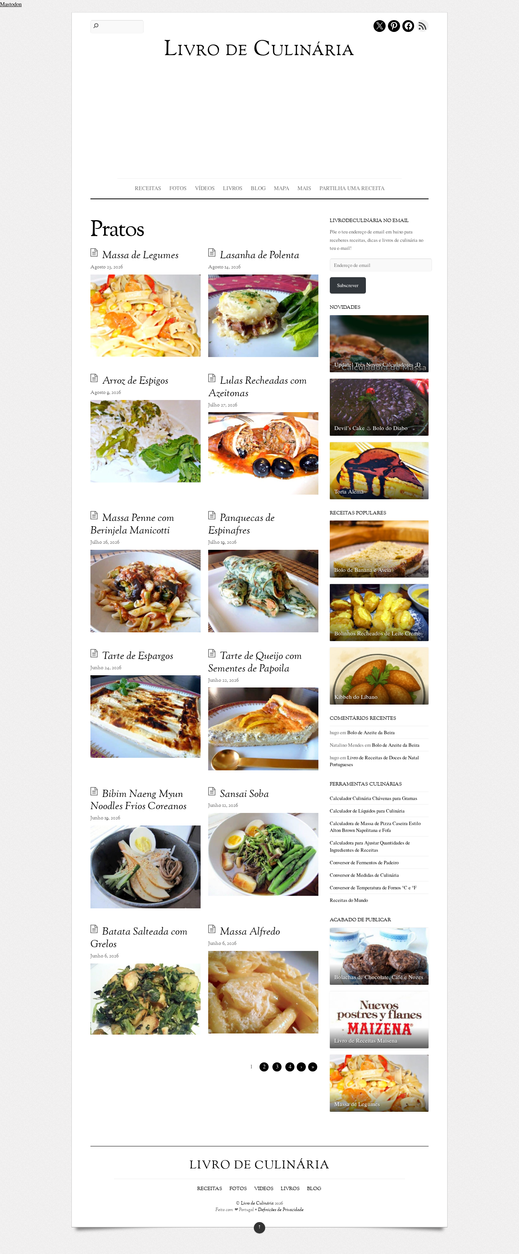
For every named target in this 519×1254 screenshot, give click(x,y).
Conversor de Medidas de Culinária (364, 874)
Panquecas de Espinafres (241, 524)
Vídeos (205, 188)
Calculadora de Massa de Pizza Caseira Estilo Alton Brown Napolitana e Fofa (375, 826)
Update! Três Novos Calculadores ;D (377, 364)
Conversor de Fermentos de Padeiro (364, 862)
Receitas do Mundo (349, 900)
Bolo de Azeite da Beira (371, 732)
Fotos (178, 188)
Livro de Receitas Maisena (365, 1040)
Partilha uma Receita (352, 188)
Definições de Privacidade (281, 1210)
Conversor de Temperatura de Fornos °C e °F (373, 887)
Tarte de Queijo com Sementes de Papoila (255, 662)
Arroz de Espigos (135, 381)
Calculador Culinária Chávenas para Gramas (373, 798)
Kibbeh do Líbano (356, 696)
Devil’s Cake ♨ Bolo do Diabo (371, 428)
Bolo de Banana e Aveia (362, 569)
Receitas (148, 188)
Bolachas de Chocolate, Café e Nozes (378, 977)
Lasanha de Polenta (259, 255)
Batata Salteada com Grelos (139, 938)
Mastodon (11, 4)
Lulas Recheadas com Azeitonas (257, 387)
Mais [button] (304, 188)
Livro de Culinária (257, 1203)
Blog (258, 188)
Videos (264, 1189)
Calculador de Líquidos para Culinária (367, 810)
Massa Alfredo (250, 932)
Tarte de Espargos (137, 656)
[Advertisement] (259, 117)
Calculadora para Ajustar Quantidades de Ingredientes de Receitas (370, 846)
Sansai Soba (244, 794)
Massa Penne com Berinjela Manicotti (132, 524)
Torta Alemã (349, 491)
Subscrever (347, 285)
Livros (232, 188)
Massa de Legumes (140, 255)
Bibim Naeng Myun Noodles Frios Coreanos (138, 800)
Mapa (281, 188)
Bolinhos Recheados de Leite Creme (377, 633)
